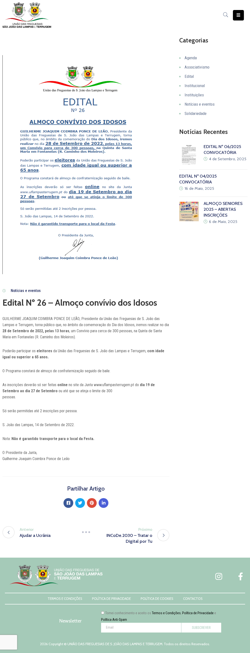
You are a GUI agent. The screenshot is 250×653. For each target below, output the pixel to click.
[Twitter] (80, 503)
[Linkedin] (103, 503)
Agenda (191, 57)
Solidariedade (196, 113)
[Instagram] (218, 576)
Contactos (193, 599)
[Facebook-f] (240, 576)
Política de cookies (157, 599)
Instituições (194, 94)
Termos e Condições (65, 599)
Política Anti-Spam (114, 620)
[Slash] (86, 532)
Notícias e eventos (26, 290)
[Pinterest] (92, 503)
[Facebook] (68, 503)
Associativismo (197, 67)
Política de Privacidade (111, 599)
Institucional (195, 85)
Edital (189, 76)
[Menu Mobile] (238, 15)
